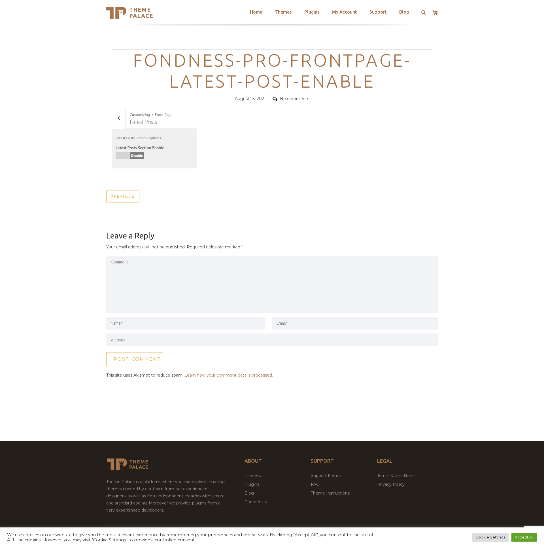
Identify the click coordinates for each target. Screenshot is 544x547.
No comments (294, 98)
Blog (404, 11)
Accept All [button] (524, 537)
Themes (283, 11)
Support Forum (326, 475)
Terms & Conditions (396, 475)
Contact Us (256, 501)
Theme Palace (141, 12)
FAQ (315, 484)
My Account (344, 11)
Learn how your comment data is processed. (228, 375)
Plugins (312, 11)
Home (256, 11)
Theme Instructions (330, 493)
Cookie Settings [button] (490, 537)
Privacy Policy (391, 484)
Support (378, 11)
